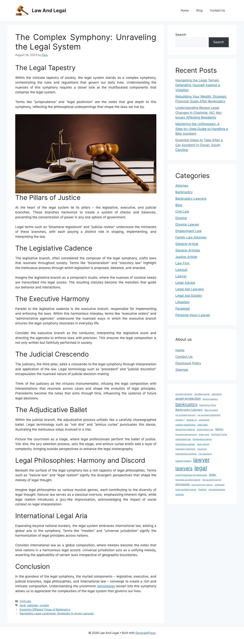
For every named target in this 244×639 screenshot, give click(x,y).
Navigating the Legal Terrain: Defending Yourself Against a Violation (197, 85)
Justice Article (186, 257)
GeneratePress (145, 633)
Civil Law (25, 601)
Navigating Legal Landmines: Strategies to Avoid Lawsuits (57, 613)
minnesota (182, 484)
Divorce (181, 218)
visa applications (217, 489)
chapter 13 (191, 420)
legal (23, 605)
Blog (199, 10)
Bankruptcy (184, 192)
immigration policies (185, 444)
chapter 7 (180, 420)
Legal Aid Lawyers (189, 289)
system (44, 605)
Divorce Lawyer (187, 224)
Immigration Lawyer (202, 439)
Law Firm (182, 263)
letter (212, 474)
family (219, 429)
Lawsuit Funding (183, 461)
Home (185, 10)
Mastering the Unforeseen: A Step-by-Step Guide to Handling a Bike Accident (201, 129)
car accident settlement (208, 415)
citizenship (204, 420)
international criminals (186, 454)
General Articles (187, 250)
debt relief (202, 425)
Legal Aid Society (188, 296)
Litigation (182, 302)
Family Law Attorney (191, 237)
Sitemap (181, 370)
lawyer (201, 459)
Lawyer (181, 276)
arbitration (217, 394)
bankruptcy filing (207, 405)
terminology (106, 586)
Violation (202, 489)
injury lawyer (203, 444)
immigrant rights (219, 434)
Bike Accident (211, 410)
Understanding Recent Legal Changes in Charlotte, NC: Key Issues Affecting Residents (198, 112)
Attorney (181, 185)
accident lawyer (202, 394)
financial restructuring (186, 434)
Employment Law (188, 231)
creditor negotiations (185, 425)
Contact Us (217, 10)
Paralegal (182, 308)
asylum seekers (210, 399)
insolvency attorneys (185, 449)
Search (180, 35)
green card (204, 434)
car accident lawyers (185, 415)
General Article (186, 244)
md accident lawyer (211, 480)
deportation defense (185, 429)
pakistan (32, 605)
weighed (179, 494)
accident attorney (183, 394)
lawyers (184, 468)
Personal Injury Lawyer (192, 315)
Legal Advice (185, 283)
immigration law (183, 439)
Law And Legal (49, 10)
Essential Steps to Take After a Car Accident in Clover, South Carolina (199, 145)
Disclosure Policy (188, 363)
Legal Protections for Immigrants (191, 475)
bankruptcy (186, 404)
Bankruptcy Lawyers (190, 198)
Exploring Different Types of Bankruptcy (45, 609)
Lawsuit (181, 270)
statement (219, 484)
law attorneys (205, 454)
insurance (202, 449)
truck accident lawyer (185, 489)
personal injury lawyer (202, 484)
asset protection (188, 398)
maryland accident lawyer (187, 480)
